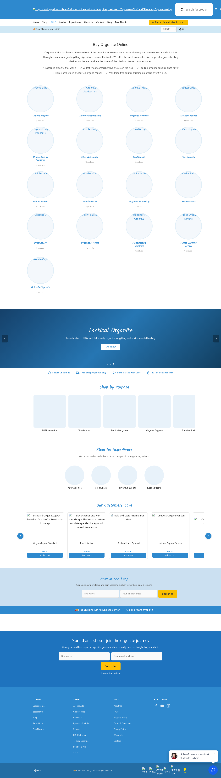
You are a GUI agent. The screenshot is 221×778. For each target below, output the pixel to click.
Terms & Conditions (122, 723)
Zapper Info (38, 712)
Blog (109, 22)
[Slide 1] (107, 364)
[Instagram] (168, 706)
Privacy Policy (120, 729)
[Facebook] (156, 706)
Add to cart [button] (45, 555)
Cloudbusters (79, 712)
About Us (88, 22)
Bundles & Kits (79, 747)
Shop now (110, 347)
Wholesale (118, 735)
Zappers (76, 729)
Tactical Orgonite (80, 741)
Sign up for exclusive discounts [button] (170, 22)
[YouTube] (162, 706)
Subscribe (167, 594)
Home (36, 22)
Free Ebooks (121, 22)
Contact (100, 22)
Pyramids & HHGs (81, 723)
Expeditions (75, 22)
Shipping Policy (120, 717)
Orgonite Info (38, 706)
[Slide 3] (113, 364)
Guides (62, 22)
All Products (78, 706)
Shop (44, 22)
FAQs (116, 712)
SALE (53, 22)
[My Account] (216, 9)
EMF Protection (79, 735)
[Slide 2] (110, 364)
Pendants (77, 717)
